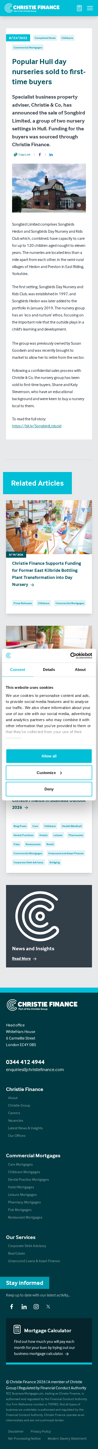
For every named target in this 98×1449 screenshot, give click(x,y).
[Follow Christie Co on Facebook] (11, 1306)
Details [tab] (49, 669)
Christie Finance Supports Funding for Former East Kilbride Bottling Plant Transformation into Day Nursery (46, 573)
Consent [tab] (17, 669)
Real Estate (16, 1253)
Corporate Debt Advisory (27, 1245)
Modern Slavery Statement (67, 1438)
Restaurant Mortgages (25, 1217)
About (13, 1097)
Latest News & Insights (25, 1128)
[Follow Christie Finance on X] (48, 1307)
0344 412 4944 (25, 1062)
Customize (46, 772)
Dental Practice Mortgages (28, 1179)
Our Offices (16, 1135)
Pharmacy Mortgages (24, 1202)
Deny (49, 789)
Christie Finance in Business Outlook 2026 (48, 803)
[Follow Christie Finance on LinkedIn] (24, 1307)
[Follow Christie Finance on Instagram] (36, 1307)
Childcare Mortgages (24, 1171)
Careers (14, 1112)
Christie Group (19, 1105)
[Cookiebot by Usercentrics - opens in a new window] (70, 655)
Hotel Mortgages (21, 1187)
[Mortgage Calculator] (79, 8)
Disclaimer (16, 1431)
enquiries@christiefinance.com (35, 1069)
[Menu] (90, 8)
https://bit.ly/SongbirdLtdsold (36, 425)
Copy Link (24, 154)
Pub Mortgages (19, 1209)
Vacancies (15, 1120)
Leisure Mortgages (22, 1194)
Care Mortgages (20, 1164)
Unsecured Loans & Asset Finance (34, 1260)
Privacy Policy (41, 1431)
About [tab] (80, 669)
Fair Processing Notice (24, 1438)
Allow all (49, 756)
